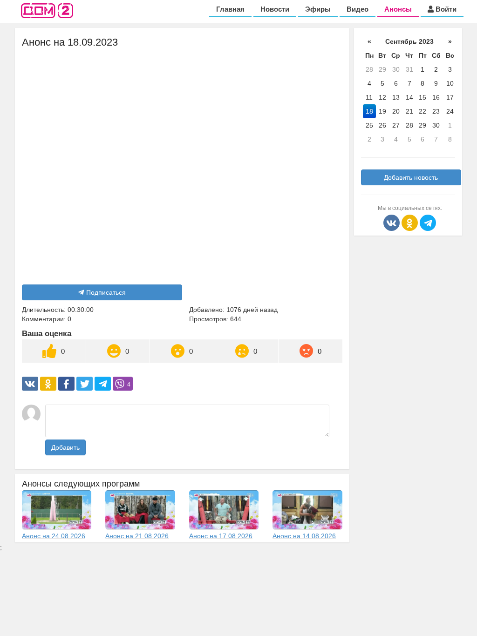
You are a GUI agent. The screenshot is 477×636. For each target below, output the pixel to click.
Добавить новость (411, 177)
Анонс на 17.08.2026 (220, 536)
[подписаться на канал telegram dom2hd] (428, 222)
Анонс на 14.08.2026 (304, 536)
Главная (230, 9)
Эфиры (318, 9)
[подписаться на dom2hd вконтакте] (392, 222)
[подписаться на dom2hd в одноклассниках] (411, 222)
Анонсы (398, 9)
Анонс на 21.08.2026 (137, 536)
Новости (274, 9)
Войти (445, 9)
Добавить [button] (65, 447)
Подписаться (106, 292)
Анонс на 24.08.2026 (53, 536)
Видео (357, 9)
